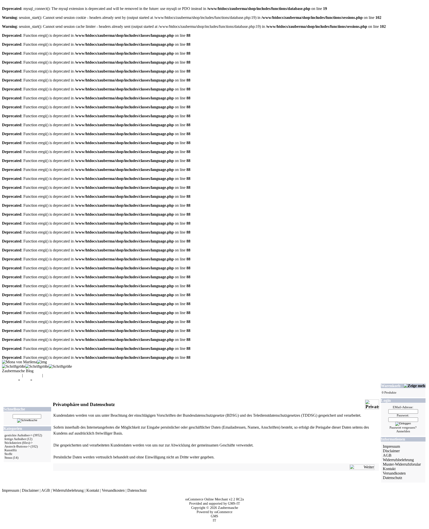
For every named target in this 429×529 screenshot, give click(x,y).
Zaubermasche (228, 508)
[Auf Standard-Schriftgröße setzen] (37, 366)
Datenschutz (392, 478)
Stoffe (8, 454)
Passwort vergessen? (403, 427)
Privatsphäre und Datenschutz (56, 380)
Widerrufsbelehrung (398, 460)
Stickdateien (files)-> (18, 443)
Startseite (10, 380)
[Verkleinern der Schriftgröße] (60, 366)
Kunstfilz (10, 450)
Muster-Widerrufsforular (402, 464)
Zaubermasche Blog (18, 371)
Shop (25, 380)
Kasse (48, 375)
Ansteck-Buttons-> (17, 446)
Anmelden (403, 431)
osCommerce (223, 512)
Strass (8, 457)
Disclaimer (391, 451)
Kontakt (389, 469)
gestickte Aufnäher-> (18, 435)
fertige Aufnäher (15, 439)
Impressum (391, 446)
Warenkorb (32, 375)
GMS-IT (234, 503)
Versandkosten (394, 473)
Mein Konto (11, 375)
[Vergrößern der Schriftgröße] (13, 366)
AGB (387, 455)
